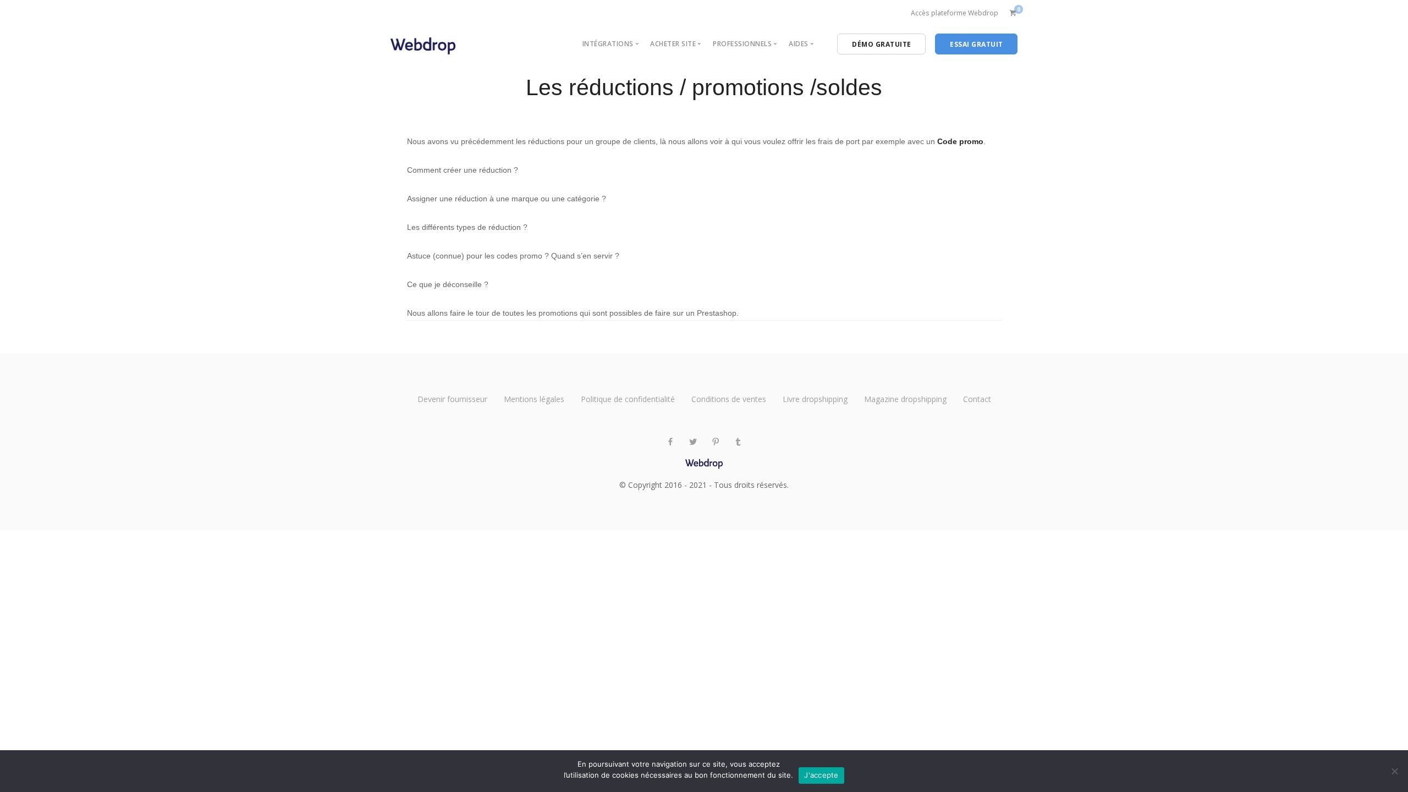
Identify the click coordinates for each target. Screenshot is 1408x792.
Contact (977, 399)
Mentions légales (534, 399)
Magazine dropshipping (905, 399)
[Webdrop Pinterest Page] (715, 442)
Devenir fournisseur (452, 399)
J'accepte (821, 775)
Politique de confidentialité (628, 399)
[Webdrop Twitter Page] (693, 442)
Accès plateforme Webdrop (954, 13)
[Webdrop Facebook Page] (670, 442)
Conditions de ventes (728, 399)
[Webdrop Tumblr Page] (738, 442)
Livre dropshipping (815, 399)
